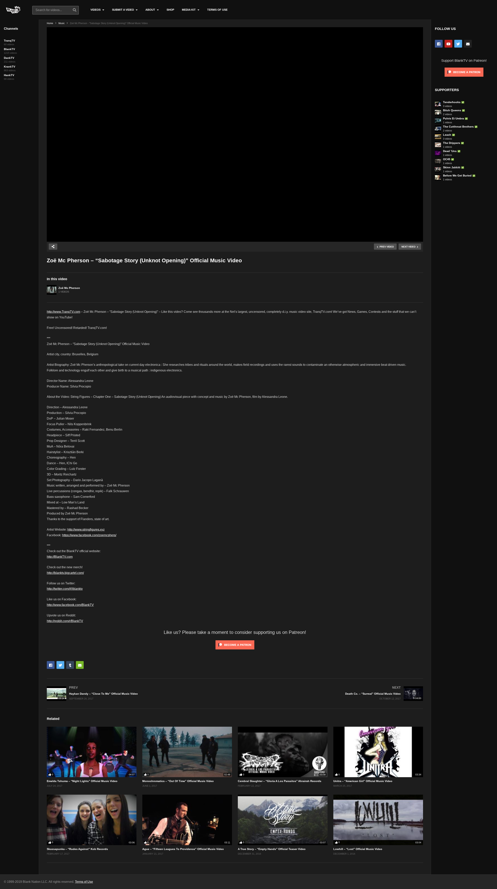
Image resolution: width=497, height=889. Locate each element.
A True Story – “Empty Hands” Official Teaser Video (272, 849)
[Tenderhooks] (438, 104)
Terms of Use (84, 881)
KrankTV (9, 66)
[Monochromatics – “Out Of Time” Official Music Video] (187, 752)
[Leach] (438, 137)
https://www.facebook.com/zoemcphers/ (89, 535)
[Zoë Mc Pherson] (51, 290)
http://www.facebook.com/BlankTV (70, 605)
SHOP (170, 9)
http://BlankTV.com (60, 556)
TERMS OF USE (217, 9)
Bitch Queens (452, 110)
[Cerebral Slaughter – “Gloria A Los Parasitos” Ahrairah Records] (283, 752)
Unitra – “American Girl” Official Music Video (362, 781)
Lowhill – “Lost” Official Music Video (357, 849)
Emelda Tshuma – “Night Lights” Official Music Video (82, 781)
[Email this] (80, 665)
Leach (447, 134)
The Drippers (451, 142)
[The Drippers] (438, 145)
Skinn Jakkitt (451, 167)
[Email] (468, 44)
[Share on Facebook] (51, 665)
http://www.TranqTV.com (63, 311)
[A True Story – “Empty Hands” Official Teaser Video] (283, 820)
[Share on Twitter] (60, 665)
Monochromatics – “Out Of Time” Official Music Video (178, 781)
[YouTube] (448, 44)
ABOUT (150, 9)
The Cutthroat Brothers (458, 126)
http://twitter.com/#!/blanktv (65, 588)
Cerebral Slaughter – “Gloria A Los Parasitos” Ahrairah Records (279, 781)
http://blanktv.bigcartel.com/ (65, 572)
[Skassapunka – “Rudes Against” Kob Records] (91, 820)
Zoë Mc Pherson (69, 287)
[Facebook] (439, 44)
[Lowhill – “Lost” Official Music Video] (378, 820)
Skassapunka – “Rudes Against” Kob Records (77, 849)
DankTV (9, 57)
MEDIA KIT (189, 9)
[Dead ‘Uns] (438, 153)
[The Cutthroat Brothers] (438, 128)
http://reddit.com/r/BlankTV (65, 621)
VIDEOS (95, 9)
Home (50, 23)
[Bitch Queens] (438, 112)
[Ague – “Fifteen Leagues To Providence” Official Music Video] (187, 820)
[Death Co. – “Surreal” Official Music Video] (331, 694)
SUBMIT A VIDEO (123, 9)
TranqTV (9, 40)
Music (61, 23)
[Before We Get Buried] (438, 177)
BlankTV (9, 49)
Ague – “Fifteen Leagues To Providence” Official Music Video (183, 849)
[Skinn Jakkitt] (438, 169)
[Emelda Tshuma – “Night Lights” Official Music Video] (91, 752)
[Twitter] (458, 44)
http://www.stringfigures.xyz (86, 529)
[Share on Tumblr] (70, 665)
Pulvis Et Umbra (453, 118)
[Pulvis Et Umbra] (438, 120)
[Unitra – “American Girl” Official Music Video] (378, 752)
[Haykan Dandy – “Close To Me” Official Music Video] (139, 694)
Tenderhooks (452, 102)
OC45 (446, 159)
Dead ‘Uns (450, 151)
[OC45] (438, 161)
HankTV (9, 75)
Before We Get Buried (457, 175)
